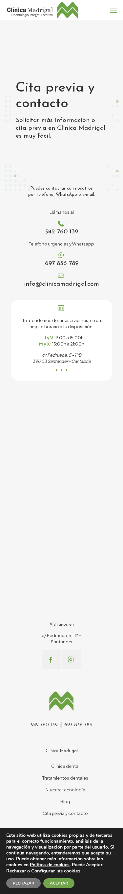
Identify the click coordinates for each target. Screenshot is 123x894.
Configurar (43, 871)
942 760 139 (61, 232)
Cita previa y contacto (65, 813)
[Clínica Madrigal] (42, 10)
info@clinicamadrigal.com (61, 284)
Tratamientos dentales (65, 778)
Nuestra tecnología (65, 789)
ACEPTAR (59, 883)
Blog (65, 801)
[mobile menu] (114, 9)
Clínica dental (65, 766)
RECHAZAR (23, 883)
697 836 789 (61, 264)
